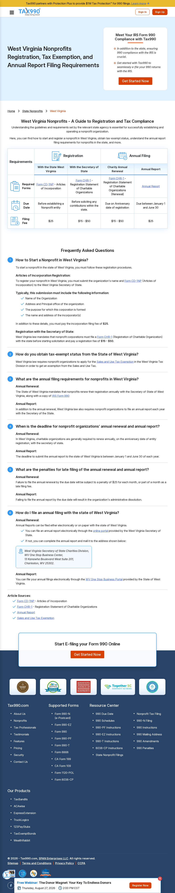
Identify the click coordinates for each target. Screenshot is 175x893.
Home (11, 111)
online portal (100, 531)
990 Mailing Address (149, 734)
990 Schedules (105, 720)
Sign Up (160, 11)
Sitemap (13, 863)
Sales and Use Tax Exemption (115, 361)
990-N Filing (144, 720)
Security (19, 755)
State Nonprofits (32, 111)
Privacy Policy (64, 863)
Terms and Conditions (36, 863)
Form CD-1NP (45, 184)
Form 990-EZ (63, 724)
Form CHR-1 (83, 180)
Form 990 (61, 731)
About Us (19, 713)
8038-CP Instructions (109, 748)
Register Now (140, 885)
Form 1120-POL (64, 772)
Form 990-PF (63, 738)
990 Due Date (104, 713)
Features (19, 741)
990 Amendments (148, 741)
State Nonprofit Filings (109, 755)
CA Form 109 (63, 766)
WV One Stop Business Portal (104, 579)
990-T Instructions (107, 741)
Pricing (18, 748)
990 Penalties (145, 748)
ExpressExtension (25, 813)
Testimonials (21, 734)
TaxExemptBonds (25, 833)
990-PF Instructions (108, 727)
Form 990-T (62, 745)
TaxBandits (21, 799)
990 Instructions (147, 727)
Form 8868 (62, 752)
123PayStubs (22, 826)
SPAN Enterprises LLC (53, 858)
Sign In (142, 11)
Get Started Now (135, 81)
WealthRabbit (22, 840)
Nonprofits (20, 720)
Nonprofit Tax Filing (149, 713)
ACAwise (19, 806)
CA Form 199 (63, 759)
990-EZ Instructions (108, 734)
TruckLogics (21, 820)
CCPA (81, 863)
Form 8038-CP (64, 779)
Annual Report (151, 186)
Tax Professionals (25, 727)
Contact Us (21, 761)
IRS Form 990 (60, 395)
